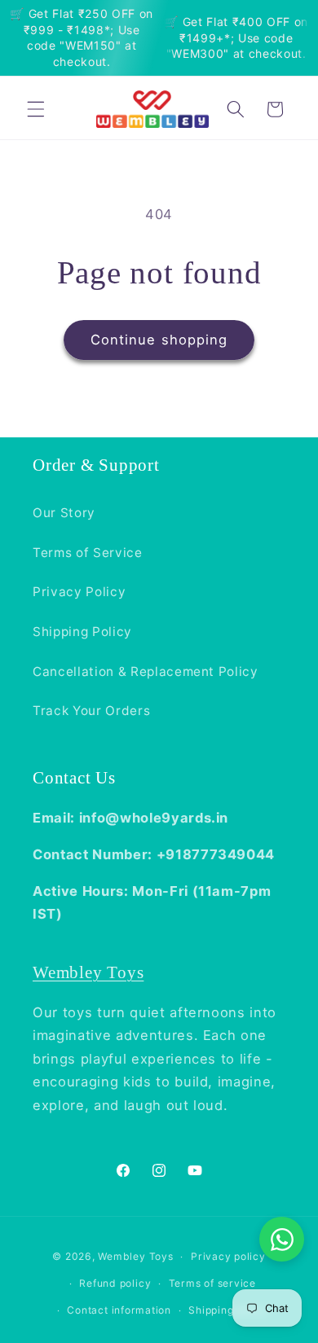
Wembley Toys (88, 972)
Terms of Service (88, 552)
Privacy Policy (79, 591)
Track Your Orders (91, 710)
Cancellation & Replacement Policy (145, 671)
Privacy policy (228, 1256)
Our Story (64, 512)
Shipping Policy (82, 631)
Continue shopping (159, 339)
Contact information (119, 1310)
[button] (35, 109)
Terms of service (212, 1283)
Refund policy (115, 1283)
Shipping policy (228, 1310)
